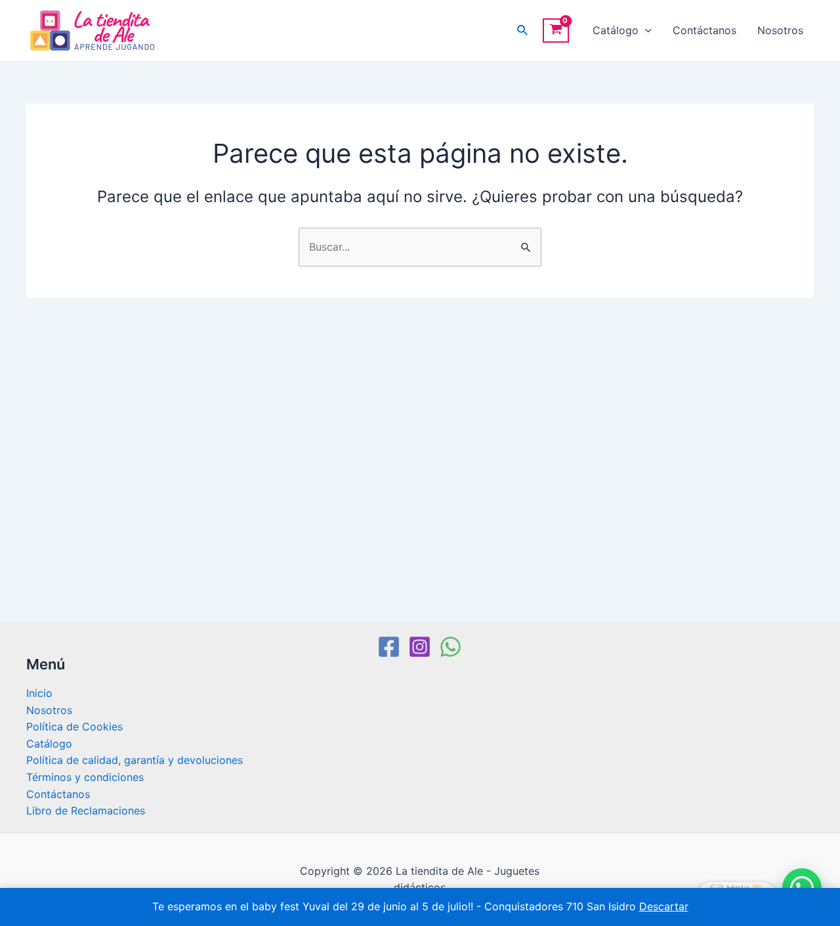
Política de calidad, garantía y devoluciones (134, 760)
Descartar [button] (663, 906)
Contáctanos (704, 30)
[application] (645, 30)
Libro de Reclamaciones (85, 810)
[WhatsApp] (450, 646)
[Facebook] (388, 646)
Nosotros (780, 30)
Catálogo (616, 30)
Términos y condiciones (85, 777)
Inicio (39, 693)
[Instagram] (419, 646)
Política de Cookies (74, 726)
